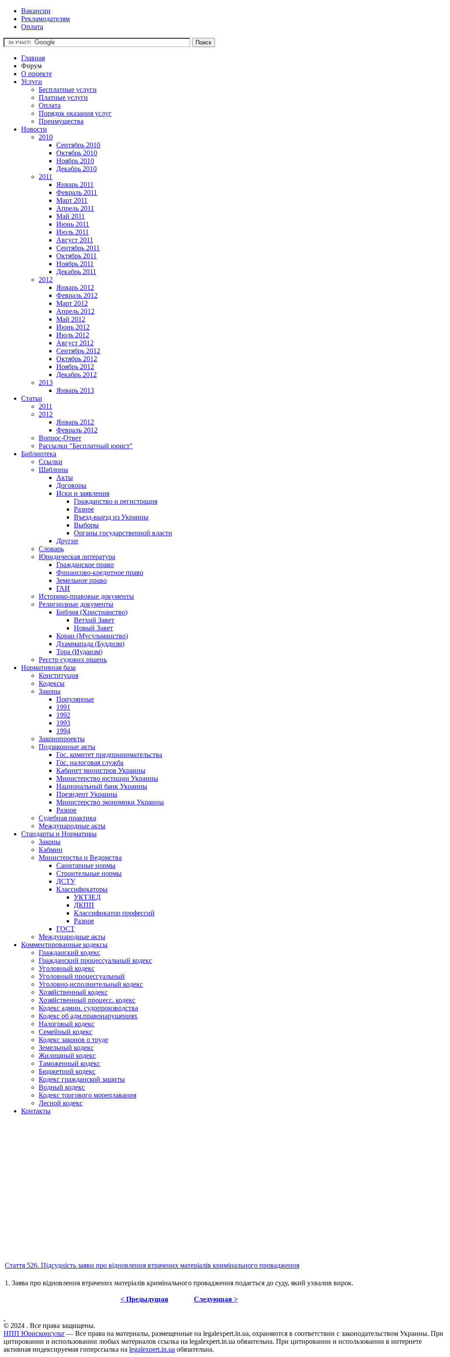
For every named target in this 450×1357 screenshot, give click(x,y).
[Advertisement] (225, 1198)
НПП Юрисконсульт (34, 1333)
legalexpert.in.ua (152, 1349)
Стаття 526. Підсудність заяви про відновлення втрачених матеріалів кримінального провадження (152, 1265)
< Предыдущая (144, 1299)
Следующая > (216, 1299)
